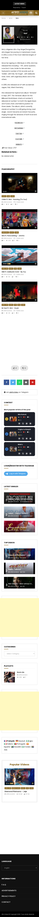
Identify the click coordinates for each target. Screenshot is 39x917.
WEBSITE (19, 144)
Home (4, 18)
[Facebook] (19, 423)
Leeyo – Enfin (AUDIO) (17, 527)
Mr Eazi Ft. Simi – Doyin (10, 308)
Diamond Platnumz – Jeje (19, 555)
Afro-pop (5, 268)
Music (4, 196)
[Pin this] (32, 382)
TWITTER (18, 134)
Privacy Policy (8, 896)
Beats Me (20, 672)
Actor (10, 18)
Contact (6, 902)
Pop (15, 268)
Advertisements (9, 890)
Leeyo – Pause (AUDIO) (18, 513)
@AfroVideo (13, 392)
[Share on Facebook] (6, 382)
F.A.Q (4, 884)
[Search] (36, 13)
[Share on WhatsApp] (19, 382)
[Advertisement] (19, 339)
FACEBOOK (19, 123)
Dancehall (5, 232)
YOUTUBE (18, 139)
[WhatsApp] (26, 423)
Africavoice (7, 202)
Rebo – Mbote (14, 569)
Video (12, 196)
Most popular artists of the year (17, 410)
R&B (8, 196)
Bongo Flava (16, 788)
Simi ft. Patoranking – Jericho (13, 236)
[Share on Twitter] (13, 382)
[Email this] (26, 382)
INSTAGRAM (19, 128)
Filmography (26, 39)
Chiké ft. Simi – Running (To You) (14, 199)
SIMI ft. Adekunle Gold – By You (14, 272)
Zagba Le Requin (24, 429)
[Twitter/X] (23, 423)
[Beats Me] (9, 677)
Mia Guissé (22, 414)
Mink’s (20, 444)
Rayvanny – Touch (19, 7)
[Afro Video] (19, 12)
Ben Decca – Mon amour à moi (21, 583)
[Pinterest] (30, 423)
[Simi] (8, 35)
